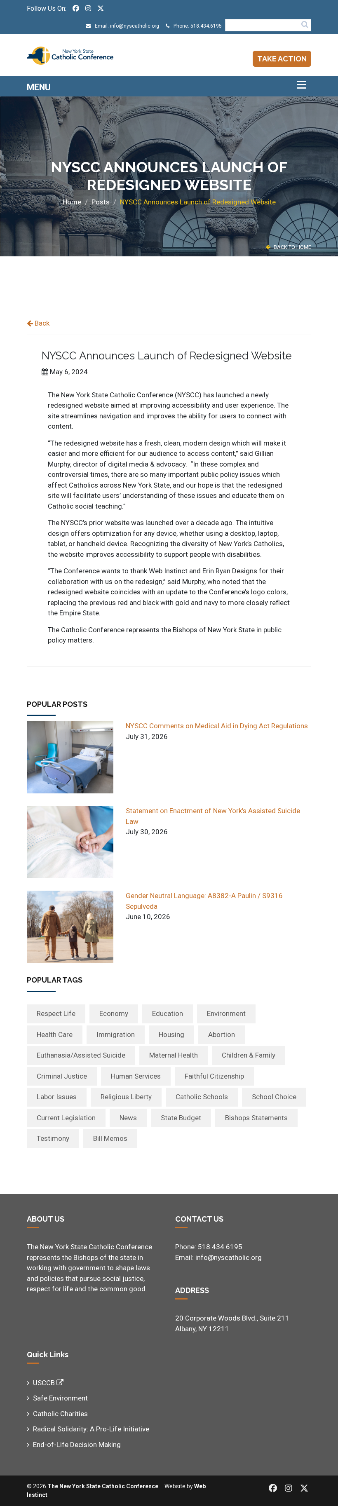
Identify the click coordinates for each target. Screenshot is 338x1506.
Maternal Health (173, 1055)
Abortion (221, 1034)
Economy (113, 1013)
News (128, 1118)
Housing (171, 1034)
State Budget (181, 1118)
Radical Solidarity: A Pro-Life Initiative (91, 1429)
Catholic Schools (202, 1097)
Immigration (115, 1034)
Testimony (53, 1138)
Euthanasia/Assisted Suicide (81, 1055)
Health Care (55, 1034)
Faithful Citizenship (214, 1076)
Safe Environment (60, 1398)
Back (41, 323)
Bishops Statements (256, 1118)
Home (72, 202)
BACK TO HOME (291, 247)
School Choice (274, 1097)
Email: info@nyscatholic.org (126, 26)
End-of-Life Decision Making (77, 1444)
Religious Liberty (126, 1097)
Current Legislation (66, 1118)
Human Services (136, 1076)
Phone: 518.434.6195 (197, 26)
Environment (226, 1013)
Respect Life (56, 1013)
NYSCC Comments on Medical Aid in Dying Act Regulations (217, 726)
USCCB (44, 1383)
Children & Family (248, 1055)
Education (167, 1013)
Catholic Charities (60, 1414)
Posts (101, 202)
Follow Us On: (46, 8)
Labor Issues (57, 1097)
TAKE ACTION (282, 58)
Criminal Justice (62, 1076)
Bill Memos (110, 1138)
